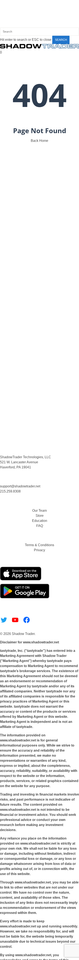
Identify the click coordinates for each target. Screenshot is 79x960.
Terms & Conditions (39, 545)
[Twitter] (4, 620)
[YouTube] (15, 620)
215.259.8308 (10, 491)
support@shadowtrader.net (20, 486)
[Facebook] (26, 620)
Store (40, 515)
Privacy (39, 550)
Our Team (39, 510)
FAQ (39, 526)
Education (39, 520)
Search (61, 39)
